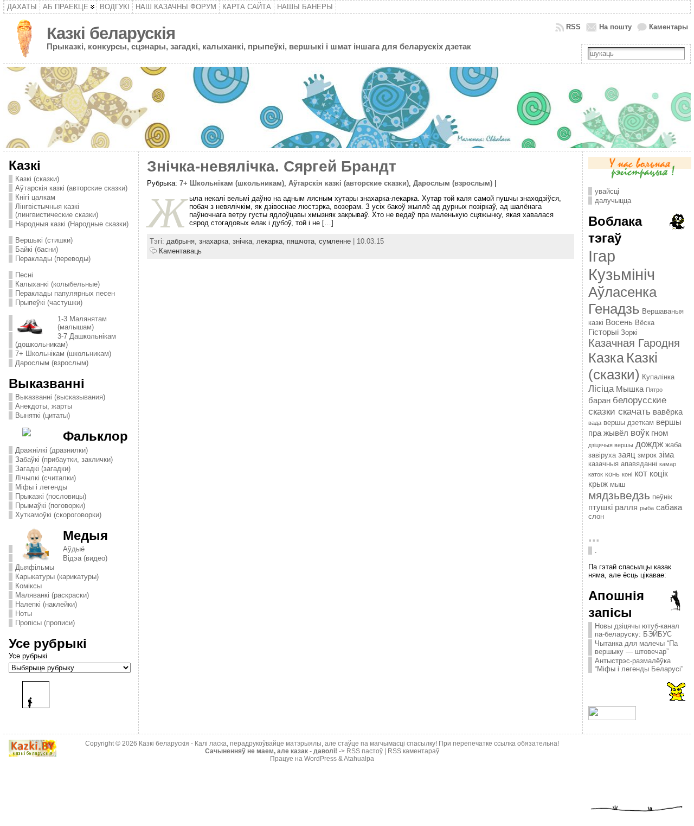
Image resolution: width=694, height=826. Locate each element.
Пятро (654, 389)
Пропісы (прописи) (45, 623)
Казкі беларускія (111, 33)
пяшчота (300, 241)
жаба (673, 445)
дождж (649, 444)
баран (599, 400)
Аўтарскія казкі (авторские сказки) (71, 188)
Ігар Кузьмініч (621, 265)
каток (595, 474)
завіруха (602, 455)
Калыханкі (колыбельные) (57, 284)
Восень (619, 322)
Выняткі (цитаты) (42, 415)
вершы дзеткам (628, 422)
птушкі (600, 507)
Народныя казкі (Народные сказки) (71, 224)
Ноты (23, 613)
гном (659, 432)
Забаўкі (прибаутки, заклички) (64, 459)
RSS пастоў (364, 751)
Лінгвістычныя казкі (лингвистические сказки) (56, 210)
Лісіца (601, 388)
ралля (626, 507)
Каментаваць (180, 251)
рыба (647, 508)
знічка (242, 241)
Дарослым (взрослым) (51, 363)
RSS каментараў (413, 751)
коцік (659, 473)
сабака (669, 507)
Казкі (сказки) (37, 179)
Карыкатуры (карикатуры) (57, 577)
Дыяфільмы (34, 567)
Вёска (644, 323)
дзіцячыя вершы (610, 445)
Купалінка (658, 377)
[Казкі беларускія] (346, 107)
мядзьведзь (619, 495)
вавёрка (668, 411)
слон (596, 516)
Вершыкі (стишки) (44, 240)
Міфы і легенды (41, 487)
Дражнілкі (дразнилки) (51, 450)
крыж (598, 483)
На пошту (615, 27)
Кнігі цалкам (35, 197)
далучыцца (613, 200)
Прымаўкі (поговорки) (50, 505)
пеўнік (662, 497)
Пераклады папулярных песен (65, 293)
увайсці (607, 191)
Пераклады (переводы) (53, 259)
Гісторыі (603, 331)
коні (627, 474)
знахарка (213, 241)
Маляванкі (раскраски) (52, 595)
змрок (647, 455)
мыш (617, 484)
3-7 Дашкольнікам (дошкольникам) (65, 340)
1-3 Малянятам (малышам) (82, 323)
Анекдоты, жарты (43, 406)
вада (594, 423)
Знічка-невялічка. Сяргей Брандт (271, 166)
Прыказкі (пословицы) (50, 496)
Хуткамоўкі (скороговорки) (58, 515)
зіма (666, 454)
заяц (626, 454)
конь (612, 474)
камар (667, 464)
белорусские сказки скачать (627, 406)
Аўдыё (74, 549)
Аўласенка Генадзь (622, 300)
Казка (606, 357)
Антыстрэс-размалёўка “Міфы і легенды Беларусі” (639, 665)
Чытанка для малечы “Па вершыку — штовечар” (636, 647)
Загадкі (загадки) (42, 469)
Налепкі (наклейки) (46, 604)
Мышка (630, 388)
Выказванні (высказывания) (60, 397)
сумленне (335, 241)
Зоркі (629, 332)
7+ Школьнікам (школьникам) (63, 354)
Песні (24, 275)
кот (640, 473)
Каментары (668, 27)
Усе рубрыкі (28, 656)
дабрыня (180, 241)
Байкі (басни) (36, 249)
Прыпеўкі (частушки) (48, 302)
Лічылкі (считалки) (45, 478)
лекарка (269, 241)
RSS (573, 27)
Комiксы (28, 586)
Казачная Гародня (634, 343)
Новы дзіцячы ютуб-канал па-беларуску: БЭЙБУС (637, 630)
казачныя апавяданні (622, 464)
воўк (640, 432)
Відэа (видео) (85, 558)
